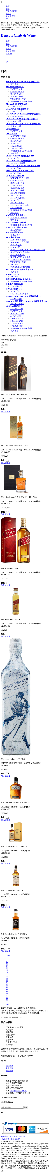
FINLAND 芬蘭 (16, 309)
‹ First (8, 955)
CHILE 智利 (15, 235)
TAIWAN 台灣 (16, 299)
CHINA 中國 (15, 121)
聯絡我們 (9, 1071)
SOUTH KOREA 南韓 (19, 294)
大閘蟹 (8, 14)
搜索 (3, 342)
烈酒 (7, 9)
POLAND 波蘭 (16, 321)
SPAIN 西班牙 (16, 146)
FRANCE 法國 (16, 89)
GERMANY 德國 (17, 92)
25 (7, 970)
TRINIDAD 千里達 (18, 99)
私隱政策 (5, 1139)
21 (7, 962)
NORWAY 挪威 (16, 97)
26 (7, 972)
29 (7, 979)
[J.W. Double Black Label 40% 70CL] (16, 391)
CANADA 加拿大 (17, 116)
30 (7, 981)
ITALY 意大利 (16, 94)
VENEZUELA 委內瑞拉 (20, 267)
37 (7, 996)
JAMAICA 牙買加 (17, 198)
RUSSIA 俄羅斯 (16, 323)
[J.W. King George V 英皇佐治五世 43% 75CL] (16, 493)
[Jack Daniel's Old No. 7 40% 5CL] (16, 930)
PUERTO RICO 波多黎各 (20, 260)
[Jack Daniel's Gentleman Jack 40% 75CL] (16, 799)
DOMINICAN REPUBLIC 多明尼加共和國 (27, 250)
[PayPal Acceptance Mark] (25, 1133)
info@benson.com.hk (18, 1091)
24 (7, 968)
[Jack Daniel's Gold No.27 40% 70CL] (16, 842)
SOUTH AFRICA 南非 (19, 205)
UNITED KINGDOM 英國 (21, 101)
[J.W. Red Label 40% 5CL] (16, 615)
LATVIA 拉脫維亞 (17, 319)
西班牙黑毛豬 (11, 11)
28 (7, 976)
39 (7, 1000)
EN (7, 19)
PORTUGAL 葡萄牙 (18, 218)
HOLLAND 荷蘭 (17, 190)
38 (7, 998)
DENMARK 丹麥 (17, 183)
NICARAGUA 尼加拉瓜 (20, 257)
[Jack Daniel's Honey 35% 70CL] (16, 886)
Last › (8, 1004)
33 (7, 987)
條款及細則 (15, 1139)
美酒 (7, 6)
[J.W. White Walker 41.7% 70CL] (16, 755)
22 (7, 964)
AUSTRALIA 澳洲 (18, 136)
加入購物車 (5, 412)
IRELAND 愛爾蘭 (17, 163)
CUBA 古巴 (15, 247)
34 (7, 989)
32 (7, 985)
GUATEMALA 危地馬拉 (20, 252)
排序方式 (5, 340)
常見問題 (9, 1068)
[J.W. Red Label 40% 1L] (16, 564)
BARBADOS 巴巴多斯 (19, 178)
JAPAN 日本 (15, 143)
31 (7, 983)
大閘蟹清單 (10, 16)
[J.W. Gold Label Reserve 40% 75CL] (16, 442)
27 (7, 974)
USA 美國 (14, 84)
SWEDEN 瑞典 (16, 148)
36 (7, 993)
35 (7, 991)
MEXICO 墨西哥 (17, 203)
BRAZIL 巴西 (16, 245)
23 (7, 966)
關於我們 (9, 1066)
